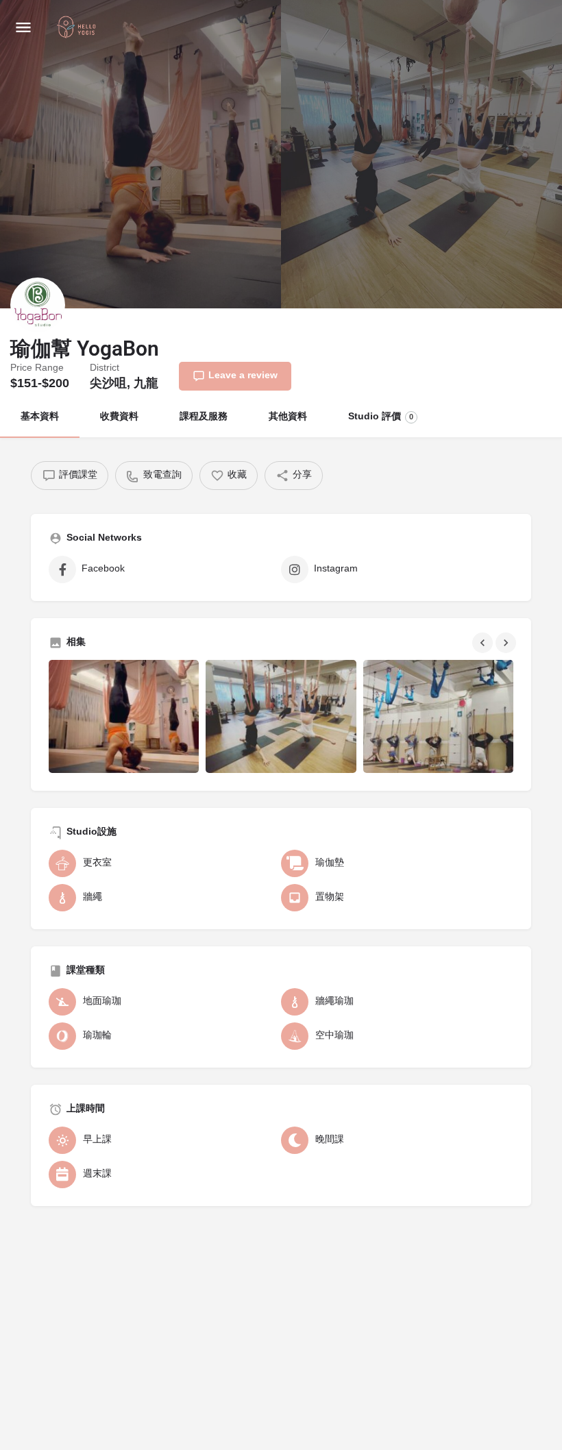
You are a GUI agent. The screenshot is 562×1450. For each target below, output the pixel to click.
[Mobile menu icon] (23, 28)
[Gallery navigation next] (507, 642)
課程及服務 (204, 417)
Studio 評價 (380, 417)
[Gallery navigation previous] (484, 642)
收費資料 (119, 417)
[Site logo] (78, 28)
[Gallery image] (124, 716)
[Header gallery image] (140, 154)
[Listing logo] (37, 305)
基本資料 (40, 417)
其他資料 (288, 417)
